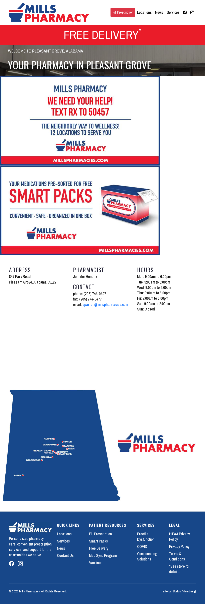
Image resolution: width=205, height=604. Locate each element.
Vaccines (95, 562)
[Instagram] (192, 12)
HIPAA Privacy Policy (179, 536)
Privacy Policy (179, 546)
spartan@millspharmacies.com (105, 304)
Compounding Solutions (147, 556)
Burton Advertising (184, 591)
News (159, 12)
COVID (142, 546)
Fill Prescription (123, 12)
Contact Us (65, 555)
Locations (144, 12)
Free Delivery (98, 548)
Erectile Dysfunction (146, 536)
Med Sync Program (103, 555)
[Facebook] (185, 12)
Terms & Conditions (177, 556)
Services (173, 12)
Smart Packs (98, 541)
